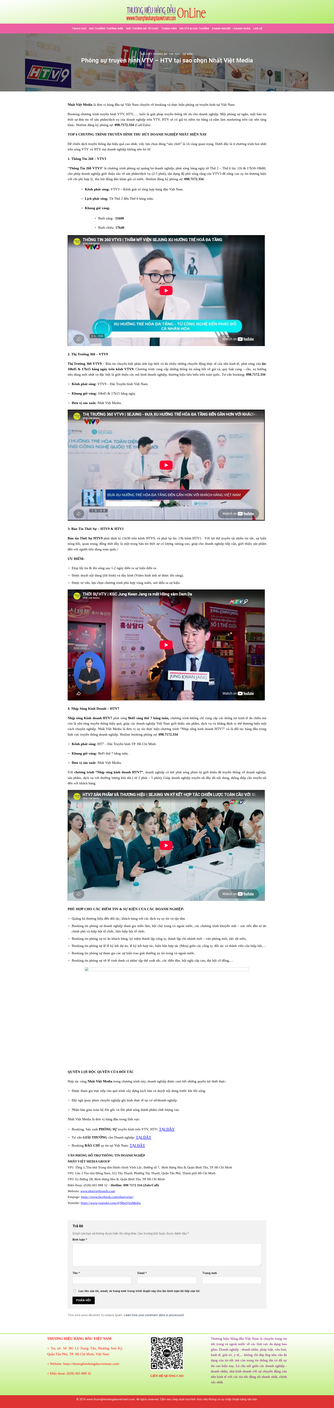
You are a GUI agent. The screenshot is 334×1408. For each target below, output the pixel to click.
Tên (76, 1273)
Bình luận (79, 1239)
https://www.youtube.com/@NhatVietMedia (111, 1203)
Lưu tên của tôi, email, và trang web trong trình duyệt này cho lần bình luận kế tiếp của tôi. (139, 1291)
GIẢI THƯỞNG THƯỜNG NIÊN (106, 28)
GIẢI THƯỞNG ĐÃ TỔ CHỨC (142, 28)
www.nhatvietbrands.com (97, 1191)
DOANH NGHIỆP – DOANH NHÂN (231, 28)
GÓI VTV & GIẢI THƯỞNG (194, 28)
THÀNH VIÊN (169, 28)
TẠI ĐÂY (167, 1129)
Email (142, 1273)
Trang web (209, 1273)
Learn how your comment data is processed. (154, 1315)
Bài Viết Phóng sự (154, 54)
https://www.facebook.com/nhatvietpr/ (107, 1197)
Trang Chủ (79, 28)
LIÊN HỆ (257, 28)
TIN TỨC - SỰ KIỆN (181, 54)
